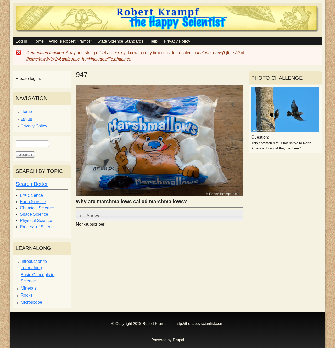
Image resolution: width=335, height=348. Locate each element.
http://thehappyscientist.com (200, 324)
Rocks (26, 295)
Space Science (34, 214)
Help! (154, 41)
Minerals (29, 288)
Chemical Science (37, 208)
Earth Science (33, 201)
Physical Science (36, 220)
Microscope (31, 302)
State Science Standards (120, 41)
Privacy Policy (177, 41)
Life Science (31, 195)
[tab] (159, 215)
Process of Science (38, 227)
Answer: (94, 215)
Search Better (32, 184)
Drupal (178, 340)
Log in (21, 41)
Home (38, 41)
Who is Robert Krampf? (70, 41)
